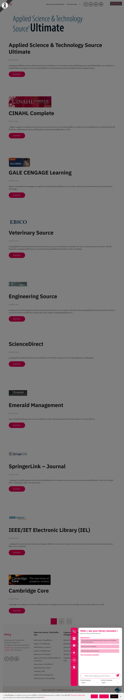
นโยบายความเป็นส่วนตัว (77, 695)
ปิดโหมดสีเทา (116, 3)
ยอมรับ (114, 696)
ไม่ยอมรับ (104, 696)
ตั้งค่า (43, 697)
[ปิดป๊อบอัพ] (120, 696)
